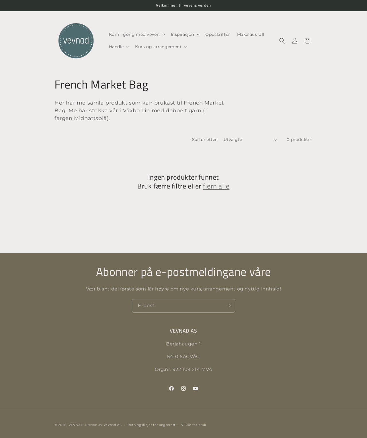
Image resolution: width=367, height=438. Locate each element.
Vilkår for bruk (193, 425)
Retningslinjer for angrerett (152, 425)
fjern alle (216, 186)
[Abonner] (228, 306)
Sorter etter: (205, 139)
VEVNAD (76, 425)
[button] (136, 34)
